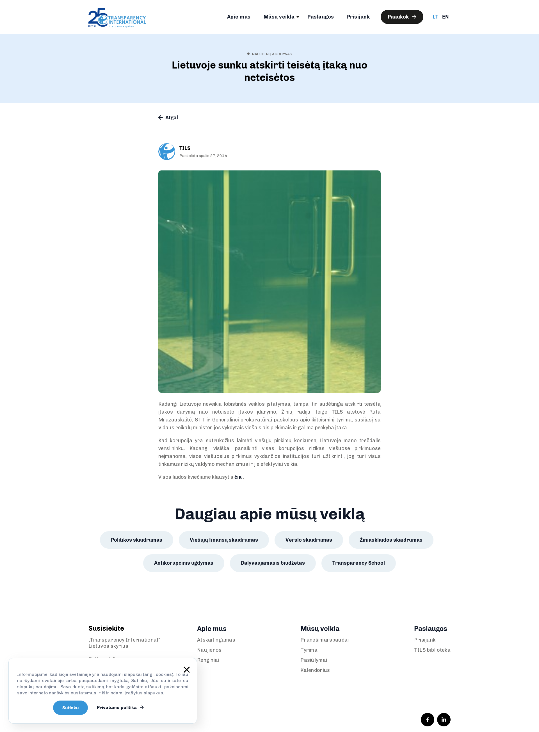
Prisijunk (358, 17)
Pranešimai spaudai (324, 640)
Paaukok (399, 17)
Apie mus (239, 17)
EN (445, 17)
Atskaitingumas (216, 640)
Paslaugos (320, 17)
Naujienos (209, 650)
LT (435, 17)
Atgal (171, 118)
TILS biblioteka (432, 650)
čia (238, 477)
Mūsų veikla (279, 17)
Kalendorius (315, 670)
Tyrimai (309, 650)
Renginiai (208, 660)
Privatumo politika (117, 707)
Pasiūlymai (313, 660)
